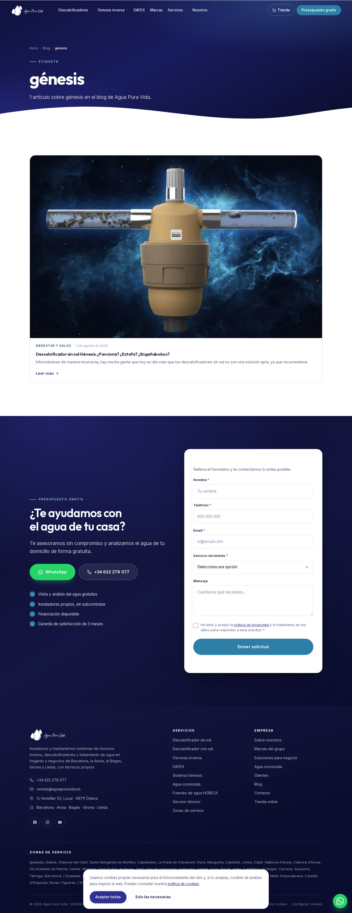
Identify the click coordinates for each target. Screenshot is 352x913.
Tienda (284, 10)
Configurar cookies (307, 904)
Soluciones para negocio (275, 758)
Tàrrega (36, 876)
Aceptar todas (108, 897)
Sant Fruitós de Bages (116, 869)
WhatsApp (56, 572)
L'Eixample (71, 876)
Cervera (285, 869)
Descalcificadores (73, 10)
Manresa (89, 869)
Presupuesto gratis (318, 10)
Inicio (34, 48)
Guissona (301, 869)
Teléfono (202, 505)
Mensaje (200, 581)
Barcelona (53, 876)
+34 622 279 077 (111, 572)
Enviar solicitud (253, 646)
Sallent (202, 869)
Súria (214, 869)
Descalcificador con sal (193, 749)
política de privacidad (251, 625)
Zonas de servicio (188, 810)
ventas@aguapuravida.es (59, 789)
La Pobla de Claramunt (176, 862)
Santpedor (187, 869)
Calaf (258, 862)
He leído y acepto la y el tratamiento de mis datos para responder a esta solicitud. (253, 627)
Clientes (261, 775)
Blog (46, 48)
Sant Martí (270, 876)
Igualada (37, 862)
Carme (75, 869)
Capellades (147, 862)
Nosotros (199, 10)
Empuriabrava (291, 876)
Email (199, 530)
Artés (237, 869)
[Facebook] (35, 822)
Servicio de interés (210, 556)
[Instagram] (47, 822)
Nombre (201, 480)
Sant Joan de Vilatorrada (156, 869)
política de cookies (183, 884)
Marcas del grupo (269, 749)
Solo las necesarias (153, 897)
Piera (201, 862)
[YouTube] (60, 822)
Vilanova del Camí (73, 862)
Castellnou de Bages (260, 869)
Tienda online (266, 801)
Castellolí (232, 862)
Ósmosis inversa (111, 10)
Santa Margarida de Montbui (113, 862)
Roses (55, 882)
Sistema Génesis (187, 775)
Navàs (226, 869)
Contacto (262, 793)
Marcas (156, 10)
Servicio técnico (186, 801)
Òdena (51, 862)
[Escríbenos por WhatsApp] (340, 901)
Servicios (175, 10)
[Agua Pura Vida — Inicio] (28, 10)
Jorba (247, 862)
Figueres (69, 882)
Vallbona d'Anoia (277, 862)
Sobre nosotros (268, 740)
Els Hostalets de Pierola (49, 869)
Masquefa (215, 862)
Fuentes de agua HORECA (195, 793)
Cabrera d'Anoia (307, 862)
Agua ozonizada (186, 784)
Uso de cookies (274, 904)
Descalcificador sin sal (192, 740)
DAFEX (139, 10)
